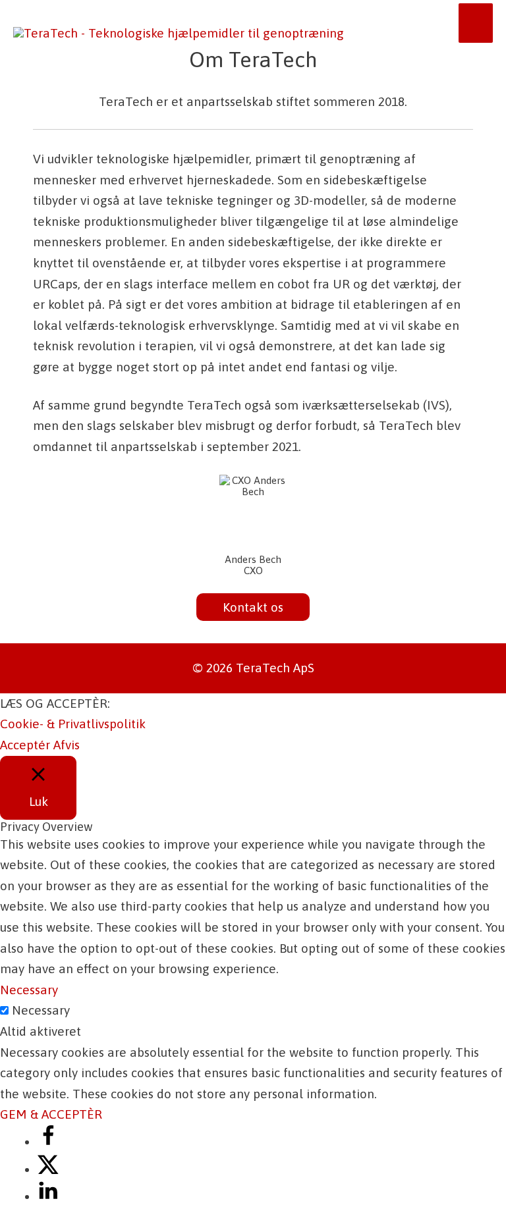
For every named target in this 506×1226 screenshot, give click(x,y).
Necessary (41, 1010)
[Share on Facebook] (48, 1141)
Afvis (66, 744)
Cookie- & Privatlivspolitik (73, 723)
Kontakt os (253, 607)
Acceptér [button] (25, 744)
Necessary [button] (29, 989)
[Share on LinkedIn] (48, 1196)
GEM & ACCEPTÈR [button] (51, 1114)
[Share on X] (48, 1169)
